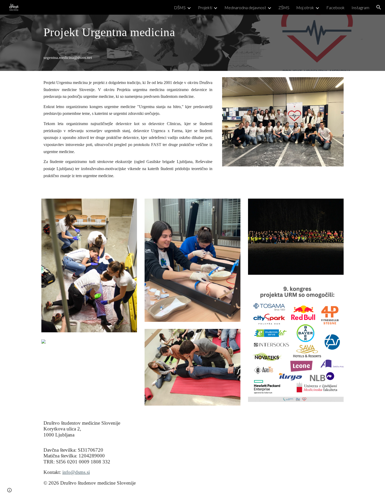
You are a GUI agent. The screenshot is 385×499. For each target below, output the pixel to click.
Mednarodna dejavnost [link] (245, 7)
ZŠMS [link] (283, 7)
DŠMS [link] (180, 7)
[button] (378, 7)
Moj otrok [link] (305, 7)
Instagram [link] (360, 7)
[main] (127, 32)
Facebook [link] (335, 7)
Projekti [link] (205, 7)
